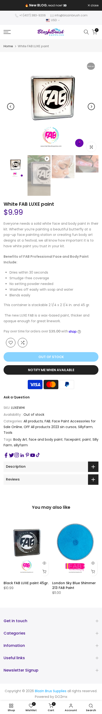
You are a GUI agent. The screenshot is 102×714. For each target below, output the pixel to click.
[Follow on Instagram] (16, 455)
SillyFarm (85, 427)
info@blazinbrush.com (71, 15)
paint (86, 439)
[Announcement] (45, 5)
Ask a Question (17, 397)
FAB (47, 421)
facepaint (72, 439)
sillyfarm (21, 445)
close (94, 5)
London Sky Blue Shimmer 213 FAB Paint (74, 585)
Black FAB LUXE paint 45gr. (26, 583)
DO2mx (61, 696)
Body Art (20, 439)
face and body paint (46, 439)
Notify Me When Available (51, 370)
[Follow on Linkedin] (22, 455)
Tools (8, 432)
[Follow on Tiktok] (38, 455)
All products (33, 421)
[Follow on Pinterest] (27, 455)
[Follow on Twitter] (11, 455)
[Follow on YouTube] (32, 455)
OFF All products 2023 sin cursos (50, 427)
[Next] (91, 106)
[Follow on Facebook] (6, 455)
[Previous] (10, 106)
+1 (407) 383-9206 (32, 15)
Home (8, 46)
